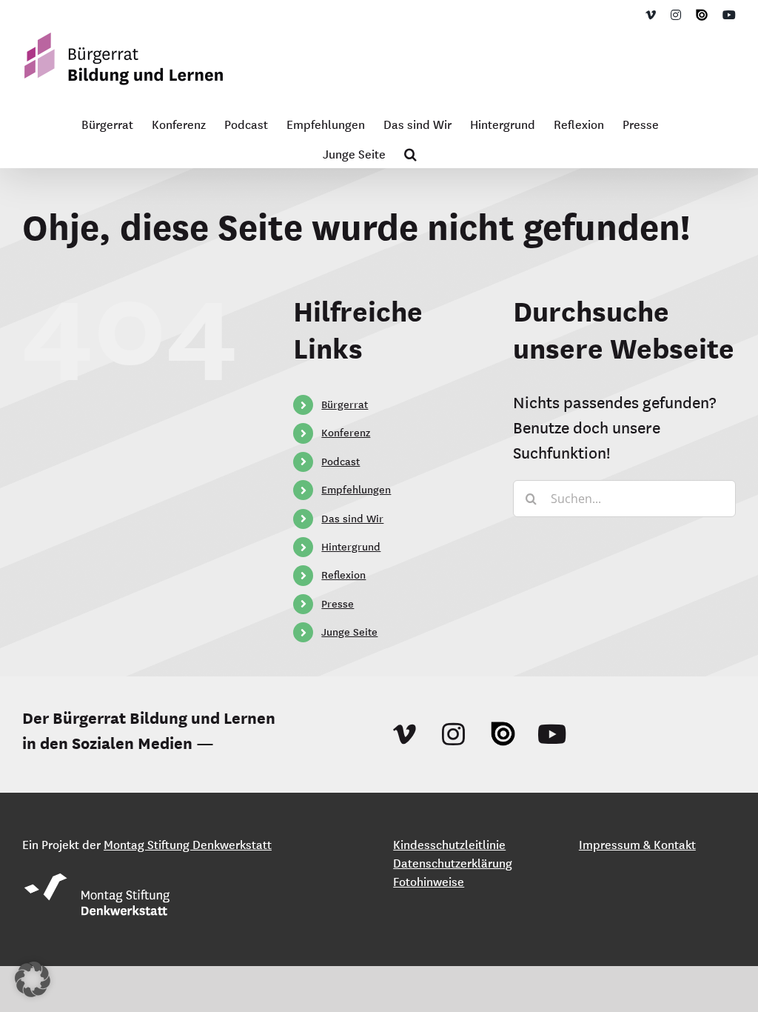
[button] (410, 152)
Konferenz (345, 432)
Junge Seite (349, 632)
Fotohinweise (428, 881)
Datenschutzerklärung (452, 863)
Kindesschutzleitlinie (449, 844)
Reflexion (343, 575)
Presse (337, 603)
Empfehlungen (356, 489)
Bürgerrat (344, 404)
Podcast (340, 461)
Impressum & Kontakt (637, 844)
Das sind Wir (352, 518)
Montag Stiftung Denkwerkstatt (188, 844)
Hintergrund (350, 546)
